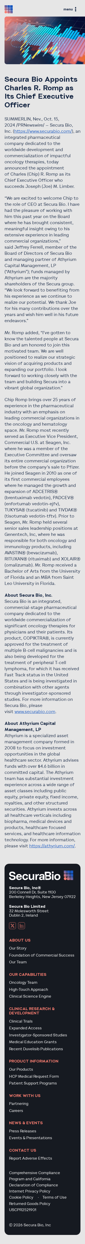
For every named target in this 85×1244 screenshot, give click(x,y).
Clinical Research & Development (32, 1011)
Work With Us (25, 1095)
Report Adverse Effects (30, 1158)
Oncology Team (23, 982)
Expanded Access (25, 1028)
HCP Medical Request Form (34, 1076)
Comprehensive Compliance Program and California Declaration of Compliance (34, 1179)
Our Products (21, 1069)
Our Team (18, 962)
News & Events (26, 1123)
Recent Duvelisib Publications (36, 1049)
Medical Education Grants (33, 1042)
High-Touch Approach (28, 989)
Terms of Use (54, 1197)
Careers (16, 1110)
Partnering (18, 1103)
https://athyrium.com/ (52, 846)
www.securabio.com (35, 711)
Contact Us (22, 1150)
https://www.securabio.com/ (43, 131)
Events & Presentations (30, 1138)
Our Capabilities (27, 974)
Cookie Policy (21, 1197)
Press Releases (22, 1131)
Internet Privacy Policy (29, 1191)
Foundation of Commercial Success (41, 955)
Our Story (18, 948)
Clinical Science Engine (30, 996)
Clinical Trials (21, 1021)
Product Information (33, 1061)
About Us (20, 940)
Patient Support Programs (33, 1083)
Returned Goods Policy (29, 1203)
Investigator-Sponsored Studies (38, 1035)
